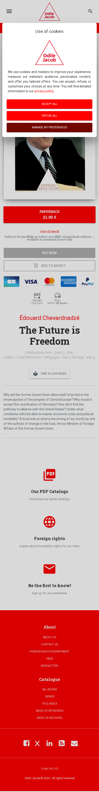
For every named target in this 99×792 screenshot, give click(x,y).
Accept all (49, 104)
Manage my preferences (49, 127)
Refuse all (49, 115)
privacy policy (44, 91)
